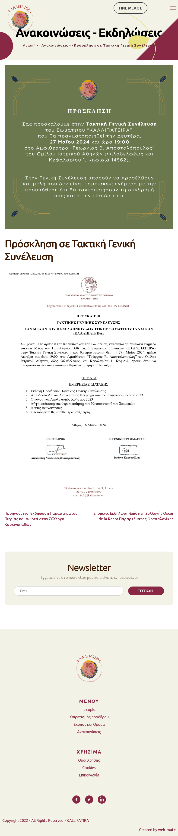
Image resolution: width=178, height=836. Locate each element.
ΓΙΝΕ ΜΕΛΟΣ (130, 8)
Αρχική (29, 45)
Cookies (89, 768)
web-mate (167, 830)
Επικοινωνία (89, 775)
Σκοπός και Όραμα (89, 724)
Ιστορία (89, 709)
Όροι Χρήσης (89, 760)
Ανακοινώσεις (54, 45)
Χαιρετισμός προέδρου (89, 717)
